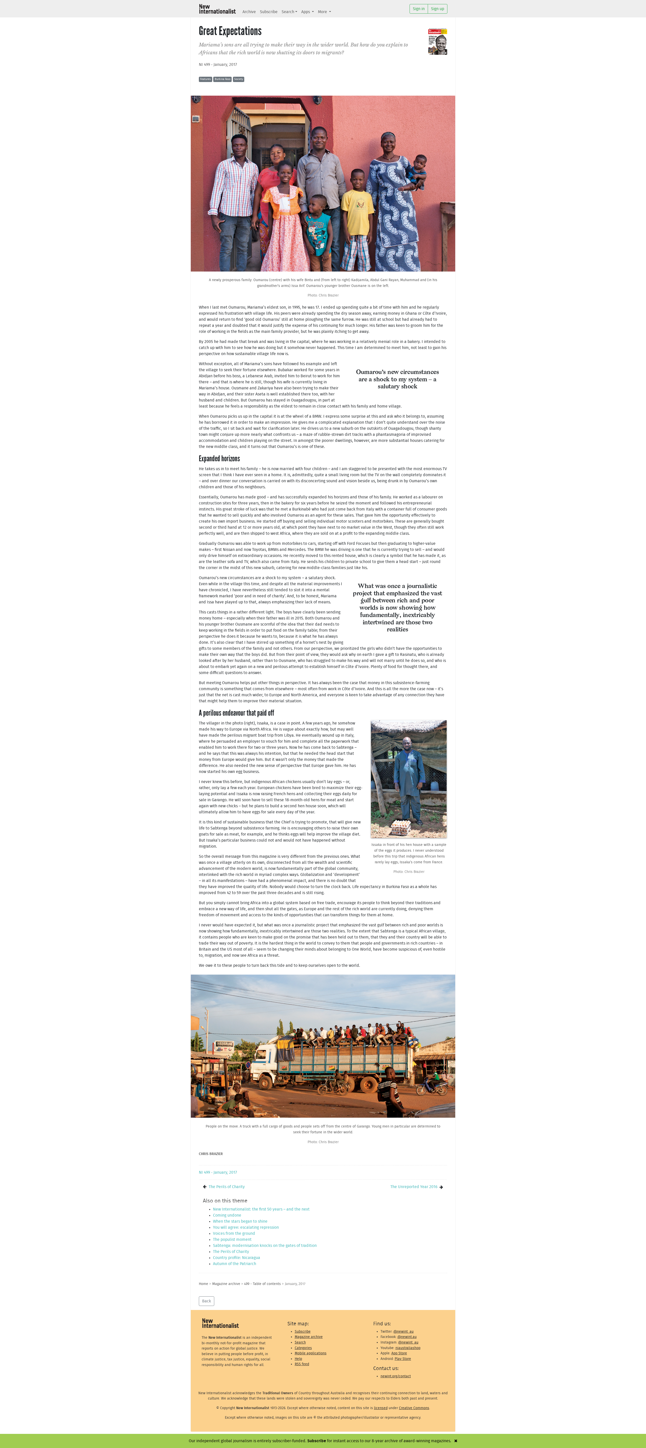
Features (205, 79)
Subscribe (269, 12)
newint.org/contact (396, 1376)
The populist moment (232, 1240)
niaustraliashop (407, 1348)
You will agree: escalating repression (246, 1227)
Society (238, 79)
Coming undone (227, 1215)
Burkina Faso (222, 79)
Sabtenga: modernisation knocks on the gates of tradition (265, 1246)
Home (203, 1284)
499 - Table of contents (262, 1284)
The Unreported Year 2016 (414, 1187)
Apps (306, 12)
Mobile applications (311, 1353)
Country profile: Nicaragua (236, 1258)
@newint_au (403, 1331)
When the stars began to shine (240, 1221)
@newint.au (407, 1337)
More (323, 12)
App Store (399, 1353)
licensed (381, 1408)
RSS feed (302, 1364)
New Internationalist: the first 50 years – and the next (261, 1209)
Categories (303, 1348)
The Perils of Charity (227, 1187)
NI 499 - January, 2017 (218, 65)
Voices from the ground (234, 1233)
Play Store (403, 1359)
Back (206, 1301)
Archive (249, 12)
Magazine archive (226, 1284)
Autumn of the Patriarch (234, 1264)
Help (298, 1359)
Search (288, 12)
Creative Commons (414, 1408)
